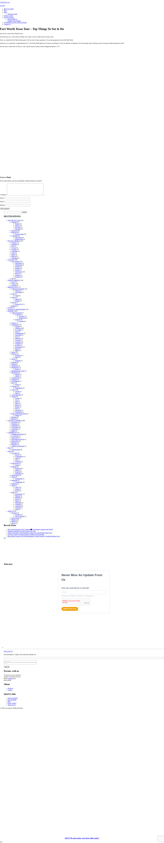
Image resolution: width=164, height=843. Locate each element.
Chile (13, 253)
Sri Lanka (14, 453)
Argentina (14, 258)
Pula (16, 408)
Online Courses (8, 16)
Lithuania (14, 379)
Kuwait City (19, 304)
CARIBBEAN (12, 432)
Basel (17, 348)
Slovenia (14, 354)
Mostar (17, 415)
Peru (12, 246)
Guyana (13, 248)
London (21, 321)
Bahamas (14, 444)
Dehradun (18, 502)
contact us (11, 678)
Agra (16, 509)
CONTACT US (5, 2)
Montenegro (15, 367)
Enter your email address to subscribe (75, 588)
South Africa (15, 518)
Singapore (14, 230)
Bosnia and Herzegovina (18, 413)
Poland (13, 364)
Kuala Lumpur (19, 234)
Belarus (13, 419)
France (13, 390)
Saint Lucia (14, 437)
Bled (16, 357)
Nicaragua (14, 422)
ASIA (9, 451)
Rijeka (17, 407)
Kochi (17, 499)
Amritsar (17, 508)
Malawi (13, 521)
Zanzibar (17, 514)
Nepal (13, 477)
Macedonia (14, 372)
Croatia (13, 396)
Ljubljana (18, 355)
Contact (10, 690)
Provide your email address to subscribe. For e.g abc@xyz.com (78, 596)
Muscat (17, 299)
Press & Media (12, 700)
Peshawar (18, 468)
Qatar (13, 294)
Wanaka (17, 266)
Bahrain (13, 306)
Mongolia (14, 480)
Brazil (13, 254)
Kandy (17, 455)
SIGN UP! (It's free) (69, 609)
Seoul (17, 465)
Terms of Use (12, 705)
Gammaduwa (19, 456)
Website (2, 205)
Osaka (17, 489)
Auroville (18, 506)
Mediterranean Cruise (17, 371)
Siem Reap (18, 237)
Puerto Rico (15, 441)
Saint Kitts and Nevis (17, 439)
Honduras (14, 424)
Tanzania (14, 513)
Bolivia (13, 256)
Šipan (17, 403)
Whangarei (18, 263)
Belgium (14, 417)
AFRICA (10, 511)
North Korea (15, 475)
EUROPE (11, 311)
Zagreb (17, 398)
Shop (5, 12)
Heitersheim (18, 388)
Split (16, 401)
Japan (13, 485)
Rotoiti (17, 270)
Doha (17, 295)
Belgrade (18, 360)
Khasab (17, 301)
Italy (12, 383)
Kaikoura (18, 277)
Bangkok (18, 229)
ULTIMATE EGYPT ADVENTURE (15, 22)
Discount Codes (12, 14)
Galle (16, 458)
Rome (17, 384)
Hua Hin (17, 227)
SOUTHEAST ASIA (14, 220)
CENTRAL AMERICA (15, 420)
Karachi (17, 472)
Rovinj (17, 405)
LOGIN (2, 5)
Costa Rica (14, 429)
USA (12, 282)
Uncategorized (15, 449)
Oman (13, 297)
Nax (16, 337)
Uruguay (14, 242)
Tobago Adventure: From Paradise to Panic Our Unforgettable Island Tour (30, 533)
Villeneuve (18, 328)
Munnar (17, 496)
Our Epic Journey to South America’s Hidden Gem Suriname (26, 534)
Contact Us (7, 24)
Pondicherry (18, 494)
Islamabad (18, 473)
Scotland (17, 314)
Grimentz (18, 343)
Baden (17, 350)
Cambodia (14, 236)
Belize (13, 431)
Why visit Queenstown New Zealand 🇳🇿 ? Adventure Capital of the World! (30, 529)
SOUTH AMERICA (14, 241)
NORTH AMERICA (14, 280)
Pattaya (17, 225)
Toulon (17, 391)
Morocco (14, 520)
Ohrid (17, 376)
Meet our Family (9, 9)
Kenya (13, 523)
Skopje (17, 374)
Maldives (14, 484)
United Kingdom (16, 313)
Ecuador (13, 249)
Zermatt (17, 326)
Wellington (18, 265)
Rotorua (17, 268)
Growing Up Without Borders (17, 309)
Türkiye (13, 323)
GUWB (10, 307)
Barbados (14, 443)
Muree (17, 470)
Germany (14, 386)
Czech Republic (16, 395)
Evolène (17, 345)
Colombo (18, 461)
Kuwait (13, 302)
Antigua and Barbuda (17, 446)
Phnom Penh (19, 239)
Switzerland (15, 325)
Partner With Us (12, 19)
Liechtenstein (15, 381)
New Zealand (15, 261)
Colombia (14, 251)
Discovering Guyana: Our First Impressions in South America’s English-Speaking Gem (34, 536)
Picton (17, 273)
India (12, 492)
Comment (3, 195)
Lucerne (17, 340)
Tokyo (17, 487)
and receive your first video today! (82, 838)
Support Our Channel (14, 21)
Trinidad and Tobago (17, 434)
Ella (16, 460)
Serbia (13, 359)
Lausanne (18, 342)
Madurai (17, 497)
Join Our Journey (9, 17)
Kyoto (17, 490)
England (17, 319)
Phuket (17, 224)
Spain (13, 352)
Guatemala (14, 425)
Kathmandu (18, 478)
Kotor (17, 369)
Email (2, 201)
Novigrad (18, 410)
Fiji (12, 278)
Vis (16, 400)
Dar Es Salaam (19, 516)
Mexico (13, 283)
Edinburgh (22, 318)
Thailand (14, 222)
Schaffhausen (19, 333)
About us (10, 688)
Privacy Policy (12, 703)
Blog (5, 10)
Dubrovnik (18, 412)
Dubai (17, 290)
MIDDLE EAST (13, 287)
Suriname (14, 244)
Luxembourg (15, 378)
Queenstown (19, 272)
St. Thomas (14, 436)
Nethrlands (14, 366)
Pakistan (13, 466)
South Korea (15, 463)
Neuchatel (18, 335)
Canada (13, 285)
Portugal (13, 362)
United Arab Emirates (17, 289)
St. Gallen (18, 330)
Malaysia (14, 232)
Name (2, 198)
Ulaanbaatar (18, 482)
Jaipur (17, 501)
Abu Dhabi (18, 292)
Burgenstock (19, 347)
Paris (16, 393)
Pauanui (17, 275)
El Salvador (14, 427)
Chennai (17, 504)
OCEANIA (11, 260)
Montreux (18, 338)
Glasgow (21, 316)
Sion (16, 331)
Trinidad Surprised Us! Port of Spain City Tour (22, 531)
